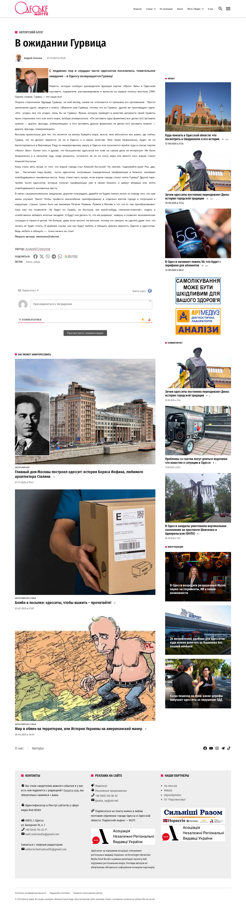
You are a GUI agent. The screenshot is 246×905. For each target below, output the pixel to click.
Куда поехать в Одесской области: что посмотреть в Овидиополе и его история (192, 137)
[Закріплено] (228, 8)
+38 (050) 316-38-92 (106, 795)
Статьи (149, 8)
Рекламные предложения (111, 790)
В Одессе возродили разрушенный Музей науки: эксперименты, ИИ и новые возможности (198, 589)
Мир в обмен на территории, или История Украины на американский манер (78, 728)
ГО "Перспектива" (175, 799)
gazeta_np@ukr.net (106, 800)
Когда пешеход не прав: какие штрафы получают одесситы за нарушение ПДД (196, 698)
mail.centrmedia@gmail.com (42, 834)
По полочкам (166, 8)
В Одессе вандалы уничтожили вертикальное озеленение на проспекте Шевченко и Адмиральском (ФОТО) (196, 529)
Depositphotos (172, 795)
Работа (168, 790)
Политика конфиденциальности (30, 893)
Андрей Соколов (33, 58)
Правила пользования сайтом (87, 893)
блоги (29, 261)
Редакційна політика (60, 893)
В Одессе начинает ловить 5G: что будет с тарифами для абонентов (193, 264)
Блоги (180, 8)
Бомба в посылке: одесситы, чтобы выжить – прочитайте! (63, 602)
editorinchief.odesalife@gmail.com (45, 849)
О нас (210, 8)
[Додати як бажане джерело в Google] (71, 256)
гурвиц (36, 261)
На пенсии (170, 786)
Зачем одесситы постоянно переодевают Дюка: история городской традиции (197, 196)
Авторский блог (31, 32)
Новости (137, 8)
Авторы (38, 748)
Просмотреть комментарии (85, 333)
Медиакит (101, 786)
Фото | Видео (193, 8)
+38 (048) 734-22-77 (36, 829)
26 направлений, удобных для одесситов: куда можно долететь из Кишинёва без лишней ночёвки (197, 642)
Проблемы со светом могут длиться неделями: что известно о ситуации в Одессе (196, 461)
